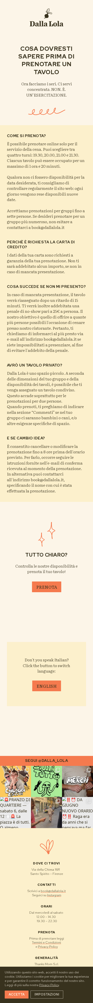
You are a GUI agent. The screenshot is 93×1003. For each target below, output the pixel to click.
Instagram (54, 895)
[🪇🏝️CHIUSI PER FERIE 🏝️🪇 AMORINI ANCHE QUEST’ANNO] (15, 781)
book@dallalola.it (53, 891)
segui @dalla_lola (46, 760)
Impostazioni (46, 994)
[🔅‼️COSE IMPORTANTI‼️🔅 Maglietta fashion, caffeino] (77, 781)
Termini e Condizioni (46, 942)
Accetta (17, 994)
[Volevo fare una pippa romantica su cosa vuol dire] (46, 812)
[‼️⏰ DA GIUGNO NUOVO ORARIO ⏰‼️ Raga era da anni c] (77, 812)
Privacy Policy (48, 947)
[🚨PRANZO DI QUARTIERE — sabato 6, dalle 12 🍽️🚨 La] (15, 812)
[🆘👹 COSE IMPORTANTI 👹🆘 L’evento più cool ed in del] (46, 781)
